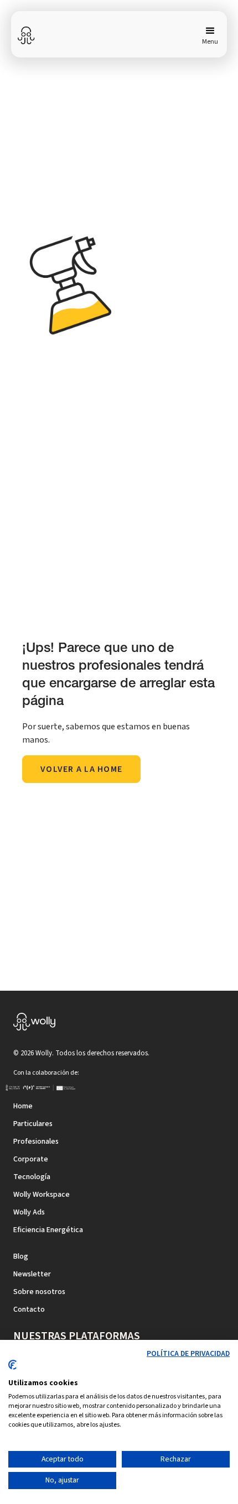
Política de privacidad (188, 1353)
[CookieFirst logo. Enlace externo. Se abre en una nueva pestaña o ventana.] (12, 1369)
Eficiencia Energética (48, 1229)
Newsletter (32, 1274)
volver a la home (81, 769)
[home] (26, 35)
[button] (208, 35)
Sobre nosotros (39, 1291)
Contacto (29, 1309)
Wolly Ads (29, 1212)
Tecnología (31, 1176)
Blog (20, 1256)
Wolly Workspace (41, 1194)
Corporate (30, 1159)
